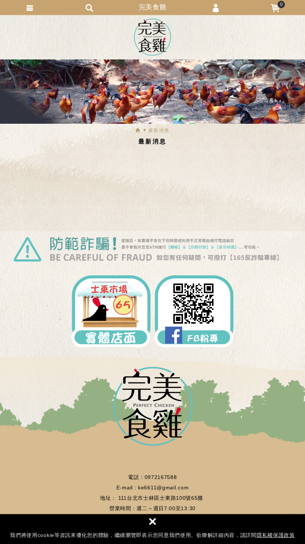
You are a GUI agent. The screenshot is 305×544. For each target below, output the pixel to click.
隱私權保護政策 (276, 535)
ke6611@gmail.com (163, 487)
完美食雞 (152, 37)
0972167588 (161, 477)
